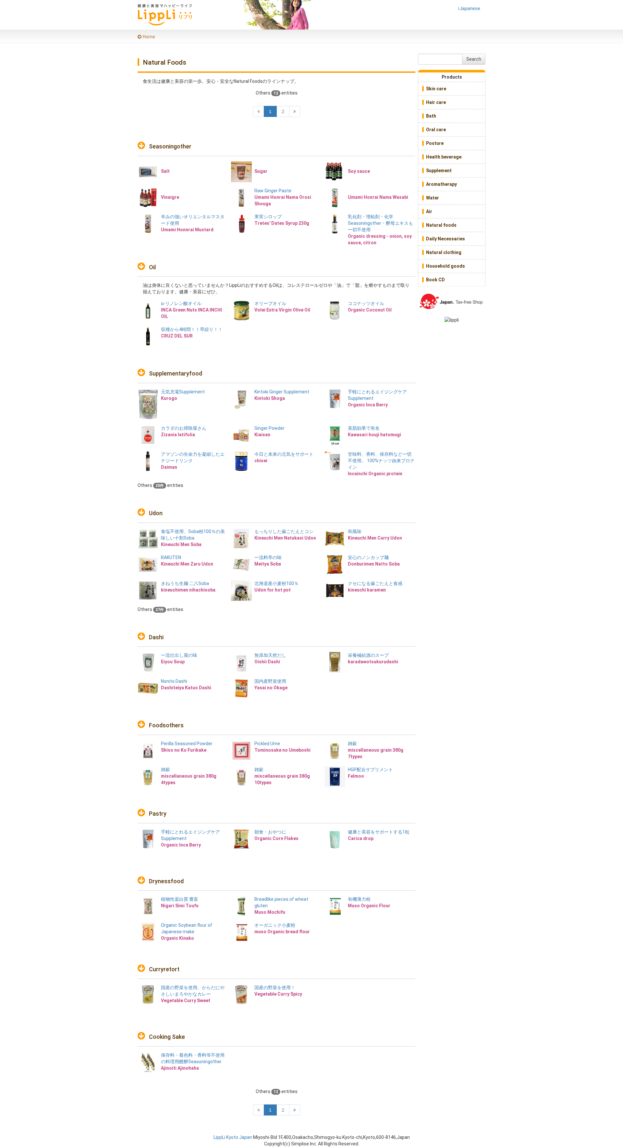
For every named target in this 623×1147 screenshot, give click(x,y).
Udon (156, 513)
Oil (152, 267)
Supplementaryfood (175, 373)
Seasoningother (170, 146)
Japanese (469, 8)
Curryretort (164, 969)
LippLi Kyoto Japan (233, 1137)
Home (149, 36)
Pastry (157, 813)
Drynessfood (166, 881)
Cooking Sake (167, 1036)
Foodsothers (166, 725)
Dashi (156, 637)
